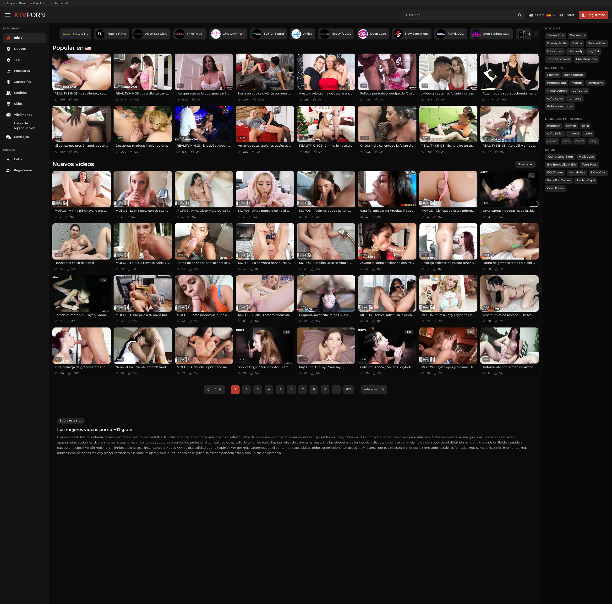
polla (585, 126)
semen (571, 126)
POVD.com (555, 172)
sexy (593, 141)
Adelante (370, 389)
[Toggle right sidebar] (539, 287)
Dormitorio (596, 83)
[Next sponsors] (536, 34)
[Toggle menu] (7, 15)
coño (588, 133)
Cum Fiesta (555, 188)
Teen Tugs (589, 164)
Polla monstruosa (560, 106)
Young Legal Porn (560, 157)
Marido (577, 83)
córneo (552, 141)
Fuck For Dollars (559, 180)
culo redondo (574, 75)
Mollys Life (586, 157)
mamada (553, 126)
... (336, 389)
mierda (573, 133)
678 (348, 389)
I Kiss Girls (598, 172)
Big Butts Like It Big (561, 164)
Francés (552, 75)
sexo (566, 141)
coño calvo (555, 98)
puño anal (580, 91)
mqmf (580, 141)
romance (575, 98)
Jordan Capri (585, 180)
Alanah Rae (577, 172)
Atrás (218, 389)
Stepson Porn (16, 3)
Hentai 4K (61, 3)
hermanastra (556, 83)
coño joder (555, 133)
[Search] (520, 15)
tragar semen (557, 91)
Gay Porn (39, 3)
